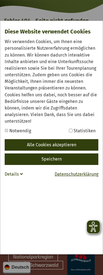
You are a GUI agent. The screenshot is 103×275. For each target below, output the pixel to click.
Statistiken (84, 130)
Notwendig (19, 130)
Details (12, 174)
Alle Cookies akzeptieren (51, 144)
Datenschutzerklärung (76, 174)
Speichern (51, 159)
